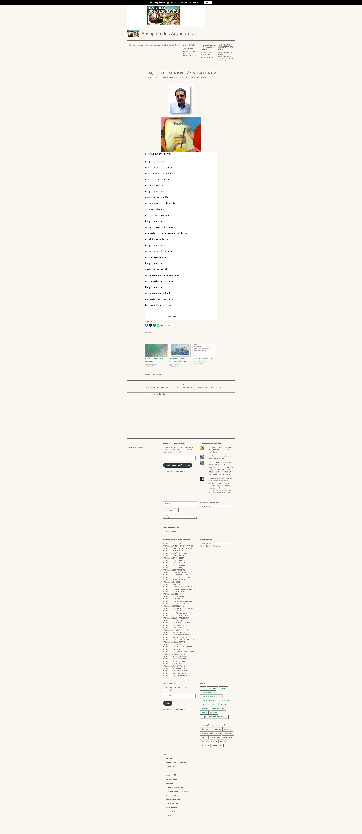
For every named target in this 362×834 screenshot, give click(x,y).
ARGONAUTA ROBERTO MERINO (174, 659)
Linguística (217, 729)
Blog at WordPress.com (135, 448)
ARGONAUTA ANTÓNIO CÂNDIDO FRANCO (178, 546)
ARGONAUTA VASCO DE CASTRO (175, 673)
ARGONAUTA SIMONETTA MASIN (175, 666)
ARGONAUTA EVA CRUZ (171, 582)
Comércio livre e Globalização (206, 53)
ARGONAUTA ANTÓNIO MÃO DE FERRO (177, 551)
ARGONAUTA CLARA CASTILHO (174, 572)
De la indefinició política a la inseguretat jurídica (190, 53)
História (204, 721)
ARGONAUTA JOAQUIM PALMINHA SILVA (177, 601)
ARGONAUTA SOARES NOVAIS (174, 668)
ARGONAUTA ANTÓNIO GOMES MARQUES (178, 548)
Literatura (203, 77)
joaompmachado (168, 77)
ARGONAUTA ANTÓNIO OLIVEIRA (175, 553)
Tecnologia (205, 745)
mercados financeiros (223, 733)
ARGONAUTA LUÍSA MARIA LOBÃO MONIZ (178, 623)
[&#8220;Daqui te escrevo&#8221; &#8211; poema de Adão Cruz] (180, 350)
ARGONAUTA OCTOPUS (171, 644)
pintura (156, 374)
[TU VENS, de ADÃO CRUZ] (205, 350)
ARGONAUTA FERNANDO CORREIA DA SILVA (179, 587)
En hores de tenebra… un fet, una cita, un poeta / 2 (208, 47)
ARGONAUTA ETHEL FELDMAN (174, 580)
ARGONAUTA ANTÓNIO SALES (174, 556)
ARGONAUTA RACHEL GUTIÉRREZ (175, 656)
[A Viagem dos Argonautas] (181, 16)
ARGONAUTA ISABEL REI (172, 594)
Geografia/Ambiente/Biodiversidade (214, 717)
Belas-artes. (195, 77)
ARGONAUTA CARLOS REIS (173, 568)
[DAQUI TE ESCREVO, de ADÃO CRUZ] (156, 350)
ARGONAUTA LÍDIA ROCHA (172, 620)
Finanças (213, 713)
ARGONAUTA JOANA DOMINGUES (175, 596)
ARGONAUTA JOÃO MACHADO (174, 599)
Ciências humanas (207, 700)
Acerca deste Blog (189, 45)
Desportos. (205, 704)
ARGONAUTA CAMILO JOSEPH (174, 558)
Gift (208, 2)
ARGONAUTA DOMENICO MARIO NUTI (176, 575)
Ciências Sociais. (223, 700)
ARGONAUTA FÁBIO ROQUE (173, 584)
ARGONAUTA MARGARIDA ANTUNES (176, 635)
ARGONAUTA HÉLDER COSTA (173, 592)
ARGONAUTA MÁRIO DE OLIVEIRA (175, 637)
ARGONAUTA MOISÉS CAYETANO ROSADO (178, 640)
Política (204, 741)
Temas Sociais (217, 745)
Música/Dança (215, 737)
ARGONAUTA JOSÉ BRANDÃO (174, 606)
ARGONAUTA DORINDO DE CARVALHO (177, 577)
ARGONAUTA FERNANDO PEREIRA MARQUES (179, 589)
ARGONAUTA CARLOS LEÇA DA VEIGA (177, 563)
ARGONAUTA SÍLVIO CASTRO (173, 664)
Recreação (224, 741)
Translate (216, 546)
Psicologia (213, 741)
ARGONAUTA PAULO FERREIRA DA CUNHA (178, 647)
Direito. (214, 704)
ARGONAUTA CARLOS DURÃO (174, 560)
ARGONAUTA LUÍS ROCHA (172, 628)
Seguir (167, 703)
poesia (162, 374)
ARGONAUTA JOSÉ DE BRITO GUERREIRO (178, 608)
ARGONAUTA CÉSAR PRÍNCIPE (174, 570)
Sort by (165, 515)
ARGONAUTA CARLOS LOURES (174, 565)
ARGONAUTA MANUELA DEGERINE (175, 630)
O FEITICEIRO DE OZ (207, 57)
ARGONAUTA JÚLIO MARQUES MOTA (176, 618)
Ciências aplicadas (208, 692)
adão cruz (149, 374)
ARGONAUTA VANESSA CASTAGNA (175, 671)
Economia (223, 704)
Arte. (203, 688)
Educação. (205, 709)
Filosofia (204, 713)
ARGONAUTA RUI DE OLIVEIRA (174, 661)
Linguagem (205, 729)
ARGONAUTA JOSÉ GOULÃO (173, 611)
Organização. (228, 737)
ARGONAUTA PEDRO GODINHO (174, 654)
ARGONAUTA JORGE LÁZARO (174, 604)
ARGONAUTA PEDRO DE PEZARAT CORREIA (179, 652)
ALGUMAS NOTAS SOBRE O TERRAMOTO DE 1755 (225, 47)
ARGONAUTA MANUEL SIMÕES (174, 632)
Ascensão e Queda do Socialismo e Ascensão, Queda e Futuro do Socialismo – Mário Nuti (225, 56)
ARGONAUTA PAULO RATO (172, 649)
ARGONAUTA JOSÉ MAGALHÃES (175, 613)
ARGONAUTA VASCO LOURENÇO (175, 676)
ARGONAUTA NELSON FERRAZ (174, 642)
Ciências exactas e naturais (211, 696)
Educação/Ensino (218, 709)
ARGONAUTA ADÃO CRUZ (172, 544)
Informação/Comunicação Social (213, 725)
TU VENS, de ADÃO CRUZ (203, 359)
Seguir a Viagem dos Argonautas (177, 465)
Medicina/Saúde (207, 733)
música (204, 737)
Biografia (223, 688)
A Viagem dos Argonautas (169, 33)
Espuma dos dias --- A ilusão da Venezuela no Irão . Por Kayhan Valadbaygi (221, 449)
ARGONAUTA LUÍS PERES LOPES (174, 625)
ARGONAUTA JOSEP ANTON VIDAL (175, 616)
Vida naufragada (189, 48)
